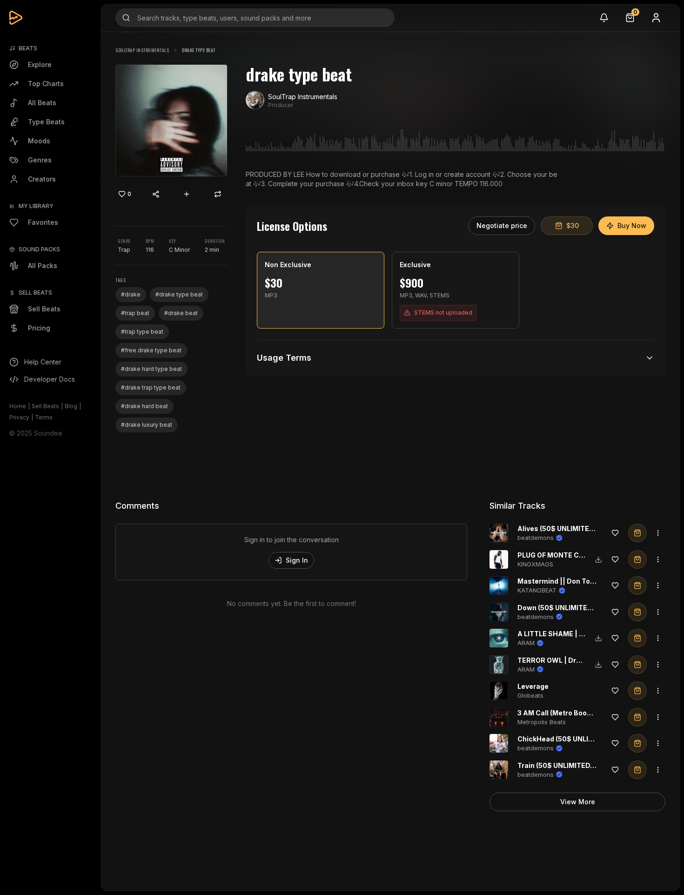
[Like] (615, 533)
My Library (36, 205)
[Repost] (217, 194)
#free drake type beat (151, 350)
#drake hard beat (144, 406)
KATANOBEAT (537, 590)
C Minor (179, 249)
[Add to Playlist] (186, 194)
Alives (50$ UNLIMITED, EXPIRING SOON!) (586, 528)
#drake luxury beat (146, 424)
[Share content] (156, 194)
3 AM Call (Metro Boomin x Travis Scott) (583, 713)
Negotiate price (501, 225)
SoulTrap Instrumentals (142, 50)
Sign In (297, 560)
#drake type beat (179, 294)
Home (17, 406)
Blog (71, 406)
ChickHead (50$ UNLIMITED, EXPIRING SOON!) (594, 739)
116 (150, 249)
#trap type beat (142, 331)
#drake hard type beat (151, 368)
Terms (44, 417)
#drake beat (181, 313)
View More (577, 802)
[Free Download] (598, 559)
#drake (131, 294)
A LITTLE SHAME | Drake (558, 634)
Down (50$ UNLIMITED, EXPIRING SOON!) (585, 608)
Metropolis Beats (541, 722)
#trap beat (135, 313)
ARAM (526, 642)
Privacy (19, 417)
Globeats (530, 695)
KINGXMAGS (535, 564)
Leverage (533, 686)
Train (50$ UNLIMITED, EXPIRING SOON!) (584, 765)
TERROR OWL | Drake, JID (560, 660)
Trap (124, 249)
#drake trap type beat (151, 387)
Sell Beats (45, 406)
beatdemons (535, 537)
